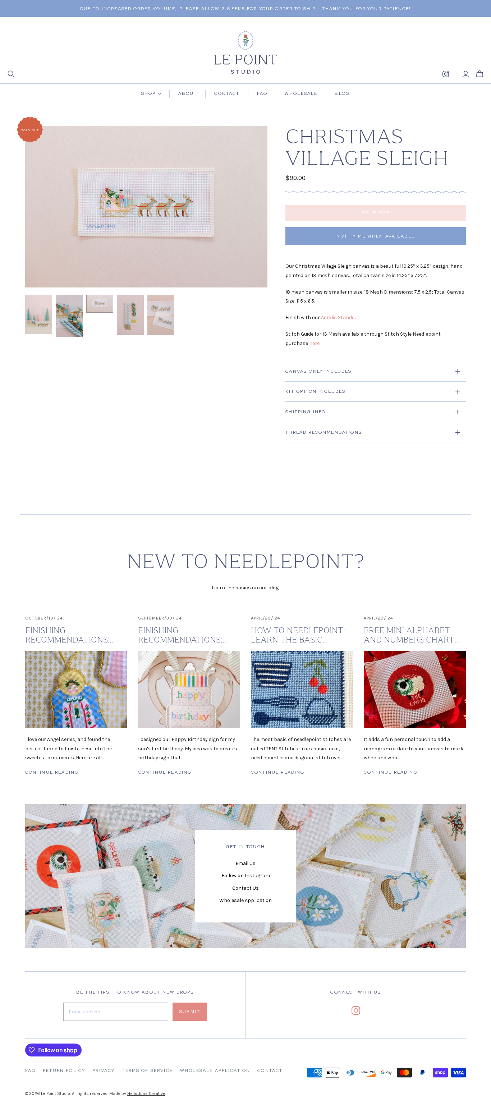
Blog (342, 93)
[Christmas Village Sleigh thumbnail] (38, 314)
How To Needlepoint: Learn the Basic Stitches (298, 635)
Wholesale (301, 93)
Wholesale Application (245, 900)
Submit (189, 1011)
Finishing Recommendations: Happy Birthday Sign (183, 635)
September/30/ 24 (160, 618)
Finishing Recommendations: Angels (67, 635)
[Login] (465, 74)
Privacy (103, 1070)
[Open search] (11, 74)
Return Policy (64, 1070)
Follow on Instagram (245, 875)
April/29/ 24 (265, 618)
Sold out (375, 213)
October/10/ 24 (44, 618)
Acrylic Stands (338, 317)
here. (314, 343)
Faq (262, 93)
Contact (226, 93)
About (187, 93)
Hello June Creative (146, 1093)
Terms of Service (147, 1070)
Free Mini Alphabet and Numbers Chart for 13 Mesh (409, 635)
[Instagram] (445, 74)
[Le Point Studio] (245, 52)
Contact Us (245, 888)
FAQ (30, 1070)
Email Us (245, 863)
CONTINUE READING (52, 772)
